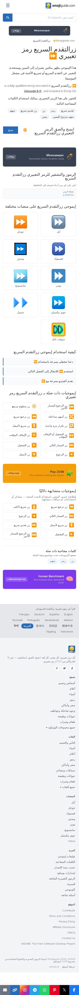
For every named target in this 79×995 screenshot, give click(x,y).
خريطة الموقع (68, 966)
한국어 (40, 625)
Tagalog (51, 631)
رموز (72, 699)
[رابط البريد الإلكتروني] (5, 990)
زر (44, 110)
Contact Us (68, 938)
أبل (73, 802)
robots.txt (54, 966)
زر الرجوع (65, 454)
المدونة (71, 884)
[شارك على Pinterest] (54, 990)
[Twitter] (64, 668)
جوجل (71, 808)
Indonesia (67, 631)
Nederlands (52, 620)
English (68, 614)
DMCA (71, 932)
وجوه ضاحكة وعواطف (62, 710)
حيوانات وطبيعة (66, 716)
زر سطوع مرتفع (24, 406)
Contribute (68, 910)
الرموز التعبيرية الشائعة (62, 878)
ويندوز (71, 819)
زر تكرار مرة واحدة (59, 425)
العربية (27, 625)
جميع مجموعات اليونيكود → (60, 727)
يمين (44, 116)
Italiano (68, 620)
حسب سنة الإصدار (64, 867)
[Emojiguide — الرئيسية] (71, 649)
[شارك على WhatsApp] (45, 990)
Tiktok (71, 841)
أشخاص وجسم (66, 683)
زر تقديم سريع (25, 525)
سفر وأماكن (68, 705)
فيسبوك (70, 813)
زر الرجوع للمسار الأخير (61, 407)
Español (54, 614)
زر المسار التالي (61, 445)
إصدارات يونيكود (66, 873)
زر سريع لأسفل (24, 425)
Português (33, 620)
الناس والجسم (67, 742)
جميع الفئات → (67, 787)
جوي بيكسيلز (68, 835)
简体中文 (67, 625)
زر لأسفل (28, 454)
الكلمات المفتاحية (65, 862)
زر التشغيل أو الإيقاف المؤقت (58, 436)
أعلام (72, 688)
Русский (17, 620)
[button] (39, 193)
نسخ (10, 130)
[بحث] (7, 18)
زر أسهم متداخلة (61, 416)
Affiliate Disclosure (64, 927)
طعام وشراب (67, 722)
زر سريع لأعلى (25, 506)
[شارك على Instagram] (25, 990)
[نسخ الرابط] (15, 990)
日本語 (53, 625)
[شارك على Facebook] (74, 990)
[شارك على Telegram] (35, 990)
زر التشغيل (27, 445)
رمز (53, 110)
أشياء (72, 694)
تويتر (72, 824)
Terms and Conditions (62, 916)
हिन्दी (16, 625)
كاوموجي (70, 889)
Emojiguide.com (65, 40)
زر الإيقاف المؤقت (23, 435)
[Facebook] (72, 668)
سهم (12, 110)
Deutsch (39, 614)
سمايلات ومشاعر (65, 770)
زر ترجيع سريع (25, 416)
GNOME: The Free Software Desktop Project (48, 943)
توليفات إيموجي (66, 856)
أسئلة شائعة (68, 895)
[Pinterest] (57, 668)
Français (24, 614)
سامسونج (69, 830)
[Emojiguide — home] (60, 6)
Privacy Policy (67, 921)
